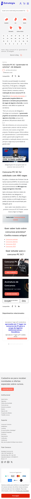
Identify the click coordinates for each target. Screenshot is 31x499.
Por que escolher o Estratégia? (8, 430)
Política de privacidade (6, 403)
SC (13, 43)
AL (7, 35)
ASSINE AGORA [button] (12, 294)
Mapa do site (4, 411)
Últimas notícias (24, 301)
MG (15, 38)
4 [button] (13, 344)
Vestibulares (4, 426)
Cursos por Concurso (6, 424)
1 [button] (9, 344)
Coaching (3, 428)
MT (23, 38)
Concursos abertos (12, 242)
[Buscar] (27, 11)
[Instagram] (2, 462)
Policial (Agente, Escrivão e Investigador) (11, 301)
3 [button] (12, 344)
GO (7, 38)
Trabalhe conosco (5, 415)
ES (3, 38)
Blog (7, 49)
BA (19, 35)
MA (11, 38)
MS (19, 38)
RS (9, 43)
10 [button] (22, 344)
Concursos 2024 (11, 244)
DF (27, 35)
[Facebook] (5, 462)
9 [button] (21, 344)
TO (25, 43)
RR (5, 43)
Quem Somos (4, 399)
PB (3, 41)
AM (11, 35)
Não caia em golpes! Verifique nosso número (11, 442)
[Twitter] (12, 462)
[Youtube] (8, 462)
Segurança (3, 401)
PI (11, 41)
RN (23, 41)
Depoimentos (4, 436)
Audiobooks (4, 440)
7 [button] (18, 344)
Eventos (3, 409)
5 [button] (15, 344)
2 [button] (10, 344)
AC (3, 35)
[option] (15, 329)
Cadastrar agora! (7, 389)
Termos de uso (4, 405)
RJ (19, 41)
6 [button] (16, 344)
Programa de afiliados (6, 413)
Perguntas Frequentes (6, 432)
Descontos (3, 434)
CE (23, 35)
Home (3, 49)
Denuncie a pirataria (6, 407)
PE (7, 41)
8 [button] (19, 344)
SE (17, 43)
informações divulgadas (17, 96)
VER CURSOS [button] (11, 272)
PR (15, 41)
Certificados (4, 438)
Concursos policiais (12, 239)
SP (21, 43)
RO (27, 41)
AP (15, 35)
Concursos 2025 (11, 246)
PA (27, 38)
